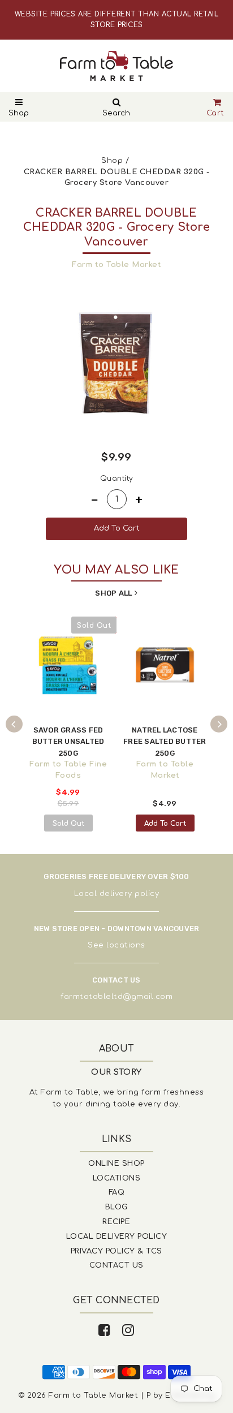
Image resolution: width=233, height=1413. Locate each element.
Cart (215, 113)
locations (125, 945)
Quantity (116, 479)
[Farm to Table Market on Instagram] (128, 1330)
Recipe (116, 1222)
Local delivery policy (116, 894)
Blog (116, 1207)
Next (218, 724)
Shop (18, 113)
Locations (117, 1178)
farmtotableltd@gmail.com (116, 997)
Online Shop (116, 1164)
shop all (113, 593)
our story (116, 1072)
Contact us (116, 1265)
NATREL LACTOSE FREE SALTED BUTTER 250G (164, 741)
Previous (14, 724)
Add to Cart (165, 824)
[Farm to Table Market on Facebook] (104, 1330)
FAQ (117, 1192)
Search (116, 113)
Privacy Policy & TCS (116, 1251)
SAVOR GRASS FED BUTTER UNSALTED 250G (68, 741)
